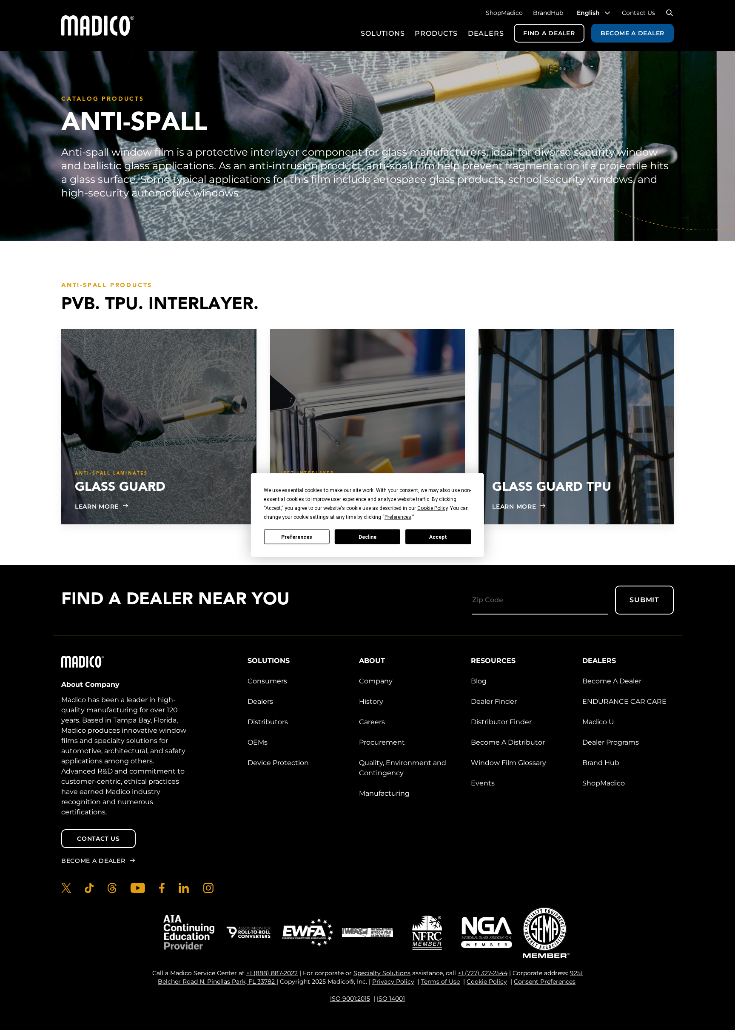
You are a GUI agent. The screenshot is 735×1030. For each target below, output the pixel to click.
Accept (438, 537)
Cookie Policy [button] (432, 508)
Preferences (296, 537)
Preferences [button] (398, 517)
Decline (367, 537)
